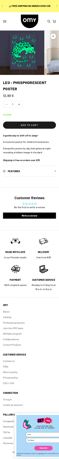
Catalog (7, 317)
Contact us (9, 360)
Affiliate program (12, 333)
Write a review (29, 215)
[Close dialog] (56, 415)
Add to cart (29, 125)
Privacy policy (10, 377)
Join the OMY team (13, 328)
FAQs (5, 366)
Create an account (13, 404)
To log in (7, 399)
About (6, 311)
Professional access (14, 322)
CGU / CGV (8, 383)
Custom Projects (12, 344)
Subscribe (30, 448)
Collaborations (11, 339)
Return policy (10, 372)
